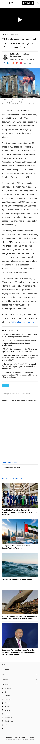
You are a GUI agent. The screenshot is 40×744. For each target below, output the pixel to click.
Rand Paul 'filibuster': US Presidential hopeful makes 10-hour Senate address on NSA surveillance (19, 375)
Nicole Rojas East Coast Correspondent (19, 55)
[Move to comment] (30, 63)
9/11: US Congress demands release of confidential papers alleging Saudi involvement (19, 343)
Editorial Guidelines (29, 400)
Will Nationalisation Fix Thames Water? (17, 579)
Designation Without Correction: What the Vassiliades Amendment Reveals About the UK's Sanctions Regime (18, 652)
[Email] (25, 63)
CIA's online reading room (22, 322)
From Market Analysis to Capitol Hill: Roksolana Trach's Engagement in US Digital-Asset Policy (19, 512)
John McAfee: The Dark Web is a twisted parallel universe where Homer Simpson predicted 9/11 (20, 358)
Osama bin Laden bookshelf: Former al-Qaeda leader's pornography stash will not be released (19, 366)
